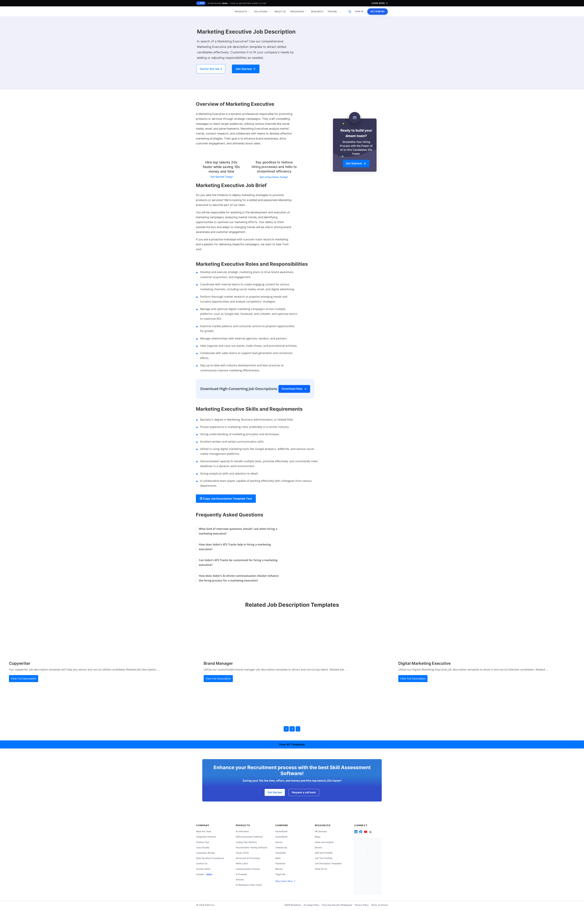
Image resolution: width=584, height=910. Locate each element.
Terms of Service (379, 905)
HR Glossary (321, 831)
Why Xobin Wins (284, 881)
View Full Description (23, 678)
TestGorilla (280, 853)
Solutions (260, 11)
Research (317, 11)
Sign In (359, 11)
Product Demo (203, 869)
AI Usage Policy (311, 905)
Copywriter (19, 663)
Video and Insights (324, 842)
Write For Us (321, 869)
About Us (280, 11)
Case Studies (203, 847)
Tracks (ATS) (242, 853)
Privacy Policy (362, 905)
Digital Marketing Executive (424, 663)
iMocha (279, 869)
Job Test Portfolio (323, 858)
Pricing (332, 11)
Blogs (317, 836)
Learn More (378, 3)
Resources (297, 11)
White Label (242, 863)
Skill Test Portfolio (324, 853)
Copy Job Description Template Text (227, 498)
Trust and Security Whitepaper (337, 905)
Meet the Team (203, 831)
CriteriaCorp (281, 847)
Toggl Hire (280, 874)
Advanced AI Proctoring (248, 858)
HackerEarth (281, 831)
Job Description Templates (328, 863)
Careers (204, 874)
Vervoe (278, 842)
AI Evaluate (241, 874)
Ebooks (318, 847)
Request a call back (304, 792)
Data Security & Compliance (210, 858)
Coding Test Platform (246, 842)
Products (241, 11)
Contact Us (201, 863)
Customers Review (205, 853)
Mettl (277, 858)
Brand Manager (218, 663)
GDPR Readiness (292, 905)
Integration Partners (206, 836)
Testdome (280, 863)
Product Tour (202, 842)
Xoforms (240, 879)
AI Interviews (242, 831)
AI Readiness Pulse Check (249, 885)
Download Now (293, 388)
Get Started (378, 11)
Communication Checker (248, 869)
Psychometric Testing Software (251, 847)
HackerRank (281, 836)
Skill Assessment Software (249, 836)
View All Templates (292, 744)
